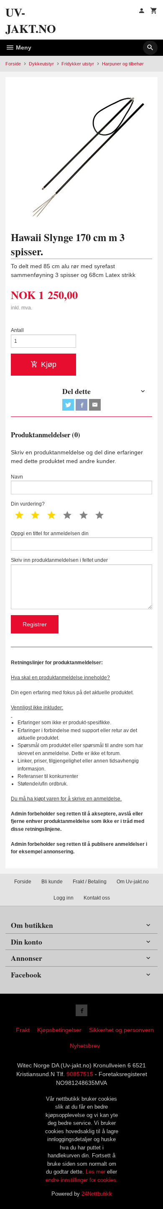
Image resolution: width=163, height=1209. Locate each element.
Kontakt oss (97, 898)
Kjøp (48, 364)
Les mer (96, 1172)
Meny (22, 47)
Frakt (23, 1030)
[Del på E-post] (95, 405)
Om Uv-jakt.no (133, 882)
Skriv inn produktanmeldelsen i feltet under (59, 560)
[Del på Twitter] (68, 405)
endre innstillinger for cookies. (82, 1180)
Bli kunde (52, 882)
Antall (17, 330)
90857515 (79, 1074)
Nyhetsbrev (85, 1045)
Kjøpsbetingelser (59, 1030)
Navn (17, 477)
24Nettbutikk (97, 1194)
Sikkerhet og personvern (121, 1030)
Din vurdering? (28, 504)
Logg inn (63, 898)
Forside (13, 63)
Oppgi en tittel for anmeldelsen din (50, 533)
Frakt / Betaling (90, 882)
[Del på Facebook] (81, 405)
